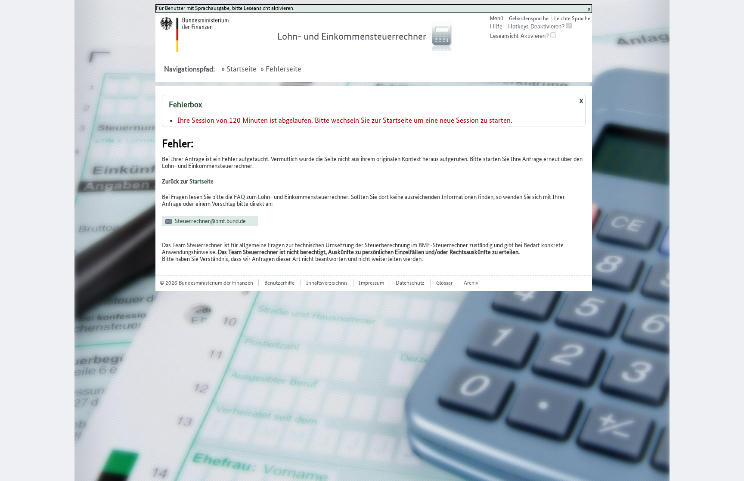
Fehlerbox (185, 104)
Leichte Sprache (572, 18)
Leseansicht (504, 35)
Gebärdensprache (529, 18)
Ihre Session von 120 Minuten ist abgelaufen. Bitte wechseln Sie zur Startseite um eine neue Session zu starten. (344, 120)
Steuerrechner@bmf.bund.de (210, 220)
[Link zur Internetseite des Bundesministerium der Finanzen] (204, 50)
